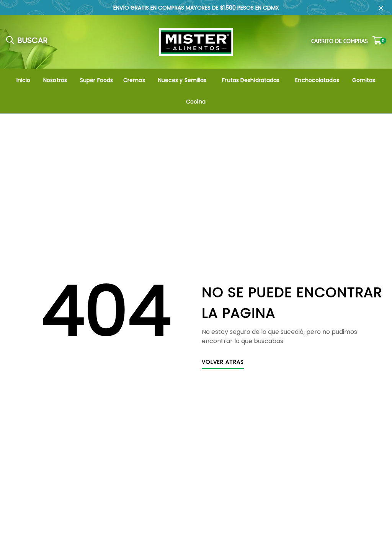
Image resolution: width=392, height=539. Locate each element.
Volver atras (223, 362)
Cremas (134, 80)
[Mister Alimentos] (196, 42)
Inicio (23, 80)
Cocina (196, 101)
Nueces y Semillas (182, 80)
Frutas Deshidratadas (250, 80)
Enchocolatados (317, 80)
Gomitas (364, 80)
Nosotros (55, 80)
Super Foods (96, 80)
